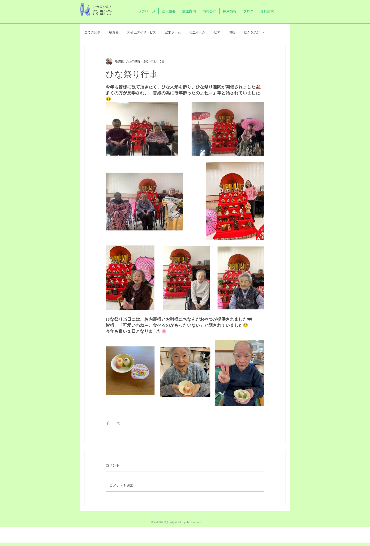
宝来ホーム (173, 32)
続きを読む (252, 32)
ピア (217, 32)
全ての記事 (92, 32)
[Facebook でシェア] (108, 423)
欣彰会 (103, 12)
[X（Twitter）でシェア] (118, 423)
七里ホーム (197, 32)
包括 (232, 32)
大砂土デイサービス (141, 32)
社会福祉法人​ (102, 7)
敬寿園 (114, 32)
